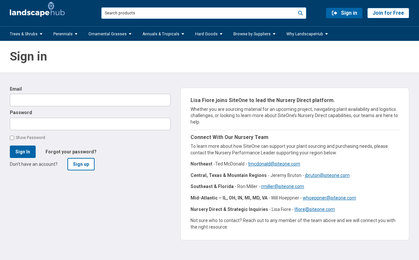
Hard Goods (206, 33)
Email (16, 89)
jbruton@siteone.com (327, 175)
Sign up (81, 164)
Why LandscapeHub (304, 33)
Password (21, 112)
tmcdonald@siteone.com (274, 163)
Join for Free (388, 13)
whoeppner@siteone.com (329, 197)
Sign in (349, 13)
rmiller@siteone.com (282, 186)
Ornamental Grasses (107, 33)
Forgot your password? (71, 151)
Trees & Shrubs (24, 33)
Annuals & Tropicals (160, 33)
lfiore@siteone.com (315, 209)
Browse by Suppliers (252, 33)
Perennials (63, 33)
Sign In (22, 151)
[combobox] (203, 13)
